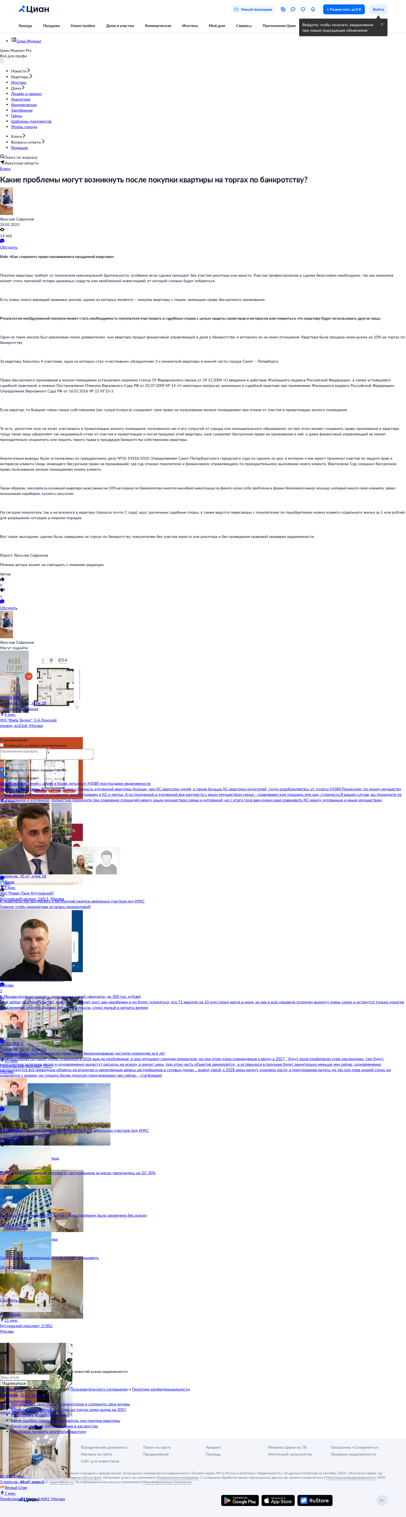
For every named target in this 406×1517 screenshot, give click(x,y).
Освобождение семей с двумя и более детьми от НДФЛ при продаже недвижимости (75, 783)
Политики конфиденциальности (161, 1389)
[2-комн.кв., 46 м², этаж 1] (33, 1451)
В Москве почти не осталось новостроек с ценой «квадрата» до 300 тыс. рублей (70, 996)
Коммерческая (158, 25)
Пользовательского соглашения (99, 1389)
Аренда (25, 25)
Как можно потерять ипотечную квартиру (48, 1431)
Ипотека (190, 25)
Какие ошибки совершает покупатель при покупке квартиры (65, 1420)
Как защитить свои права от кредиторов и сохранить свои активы (70, 1403)
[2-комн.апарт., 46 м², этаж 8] (33, 1105)
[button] (381, 24)
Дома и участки (120, 25)
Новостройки (83, 25)
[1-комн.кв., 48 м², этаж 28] (33, 673)
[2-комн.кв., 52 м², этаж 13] (33, 1019)
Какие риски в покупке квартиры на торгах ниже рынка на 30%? (68, 1409)
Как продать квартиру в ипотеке (40, 1415)
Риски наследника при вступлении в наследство (54, 1426)
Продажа (51, 25)
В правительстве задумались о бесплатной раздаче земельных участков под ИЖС (72, 901)
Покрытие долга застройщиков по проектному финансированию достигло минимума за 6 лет (82, 1053)
